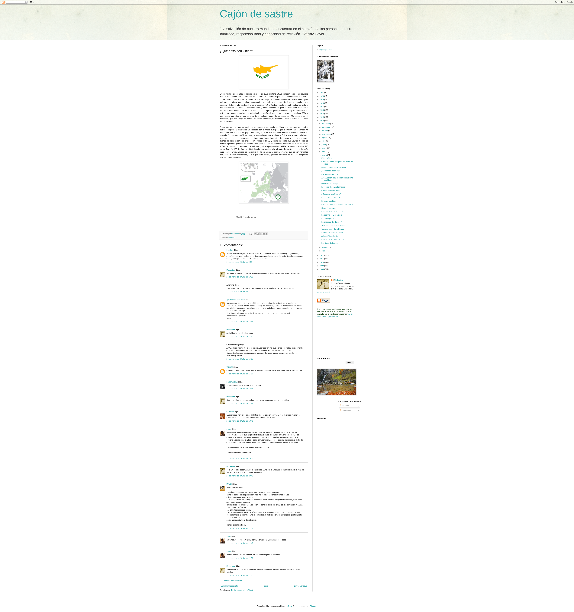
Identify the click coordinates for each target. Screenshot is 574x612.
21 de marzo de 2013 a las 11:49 (239, 292)
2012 (322, 255)
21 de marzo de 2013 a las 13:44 (239, 322)
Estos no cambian (328, 201)
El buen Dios (326, 158)
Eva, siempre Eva (328, 219)
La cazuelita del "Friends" (331, 222)
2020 (322, 96)
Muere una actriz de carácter (333, 239)
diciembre (326, 124)
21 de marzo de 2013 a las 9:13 (239, 262)
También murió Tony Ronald (332, 229)
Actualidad (232, 237)
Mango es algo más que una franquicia (337, 204)
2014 (322, 117)
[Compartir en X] (260, 233)
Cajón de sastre (256, 14)
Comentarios (346, 410)
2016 (322, 110)
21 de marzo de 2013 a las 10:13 (239, 277)
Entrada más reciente (229, 586)
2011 (322, 259)
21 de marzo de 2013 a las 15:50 (239, 374)
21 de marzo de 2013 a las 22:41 (239, 575)
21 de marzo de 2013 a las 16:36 (239, 389)
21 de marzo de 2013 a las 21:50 (239, 558)
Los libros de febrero (329, 243)
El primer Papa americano (332, 211)
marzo (324, 155)
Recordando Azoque (329, 174)
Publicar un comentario (232, 581)
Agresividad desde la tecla (332, 232)
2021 (322, 93)
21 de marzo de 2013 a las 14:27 (239, 359)
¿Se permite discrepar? (330, 171)
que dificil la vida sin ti (235, 300)
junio (324, 145)
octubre (325, 131)
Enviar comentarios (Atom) (242, 590)
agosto (325, 138)
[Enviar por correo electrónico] (255, 233)
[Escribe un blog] (258, 233)
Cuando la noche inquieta (331, 191)
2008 (322, 269)
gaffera (289, 606)
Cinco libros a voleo (329, 208)
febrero (325, 247)
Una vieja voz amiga (329, 184)
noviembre (326, 127)
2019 (322, 100)
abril (324, 152)
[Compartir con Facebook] (263, 233)
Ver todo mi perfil (323, 292)
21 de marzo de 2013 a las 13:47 (239, 337)
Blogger (313, 606)
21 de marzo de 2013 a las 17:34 (239, 404)
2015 (322, 114)
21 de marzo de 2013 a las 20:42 (239, 476)
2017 (322, 107)
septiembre (326, 134)
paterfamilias (232, 382)
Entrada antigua (300, 586)
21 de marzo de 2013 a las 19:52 (239, 458)
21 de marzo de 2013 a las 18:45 (239, 421)
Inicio (266, 586)
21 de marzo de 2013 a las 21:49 (239, 543)
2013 (322, 121)
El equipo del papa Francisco (333, 187)
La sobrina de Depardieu (331, 215)
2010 (322, 262)
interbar (229, 250)
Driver (229, 484)
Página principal (325, 50)
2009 (322, 266)
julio (324, 141)
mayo (324, 148)
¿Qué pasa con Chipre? (331, 194)
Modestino (230, 270)
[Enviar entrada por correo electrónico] (250, 234)
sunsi (228, 429)
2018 (322, 103)
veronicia (230, 412)
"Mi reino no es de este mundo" (334, 226)
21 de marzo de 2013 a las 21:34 (239, 528)
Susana (229, 367)
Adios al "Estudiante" (329, 236)
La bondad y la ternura (330, 197)
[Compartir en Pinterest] (266, 233)
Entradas (345, 406)
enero (324, 251)
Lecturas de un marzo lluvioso (333, 167)
